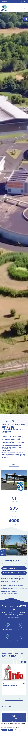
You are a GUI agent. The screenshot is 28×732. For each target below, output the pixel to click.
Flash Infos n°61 (8, 684)
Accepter (4, 729)
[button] (26, 19)
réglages (17, 727)
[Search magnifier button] (18, 2)
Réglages (16, 729)
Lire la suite (21, 691)
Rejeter (10, 729)
